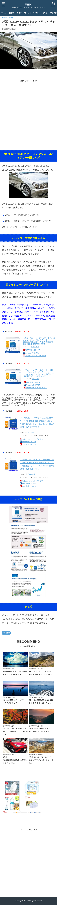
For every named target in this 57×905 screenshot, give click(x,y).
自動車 (11, 13)
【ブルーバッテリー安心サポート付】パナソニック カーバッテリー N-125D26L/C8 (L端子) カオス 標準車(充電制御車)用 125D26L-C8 (39, 373)
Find (28, 4)
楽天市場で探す (31, 350)
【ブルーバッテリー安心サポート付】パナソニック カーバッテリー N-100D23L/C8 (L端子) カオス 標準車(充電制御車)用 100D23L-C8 (39, 341)
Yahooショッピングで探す (35, 356)
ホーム (3, 13)
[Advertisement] (28, 111)
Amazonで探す (31, 353)
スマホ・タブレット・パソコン (28, 13)
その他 (44, 13)
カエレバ (34, 346)
